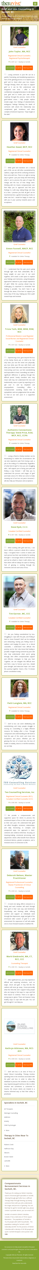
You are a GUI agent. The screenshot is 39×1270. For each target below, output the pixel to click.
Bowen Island (8, 1157)
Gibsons (6, 1153)
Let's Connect (10, 68)
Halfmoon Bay (9, 1149)
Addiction (7, 1117)
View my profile (27, 68)
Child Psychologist (10, 1125)
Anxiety (6, 1121)
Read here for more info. (19, 1263)
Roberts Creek (8, 1144)
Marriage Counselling (11, 1113)
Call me (19, 68)
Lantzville (7, 1161)
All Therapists (8, 1109)
